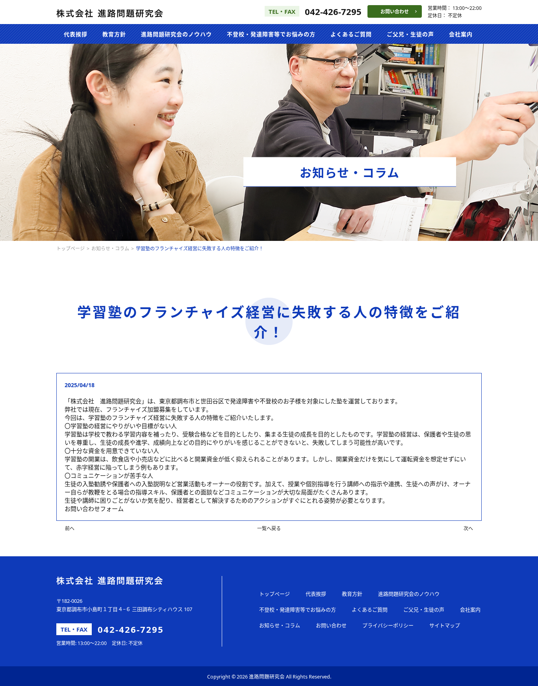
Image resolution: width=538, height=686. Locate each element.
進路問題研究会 (267, 676)
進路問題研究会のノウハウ (176, 34)
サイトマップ (444, 625)
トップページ (70, 248)
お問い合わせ (394, 11)
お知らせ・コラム (110, 248)
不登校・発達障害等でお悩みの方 (271, 34)
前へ (69, 528)
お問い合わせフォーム (94, 509)
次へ (468, 528)
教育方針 (114, 34)
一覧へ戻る (269, 528)
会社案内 (461, 34)
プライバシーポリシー (388, 625)
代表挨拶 (75, 34)
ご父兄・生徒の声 (410, 34)
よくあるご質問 (351, 34)
